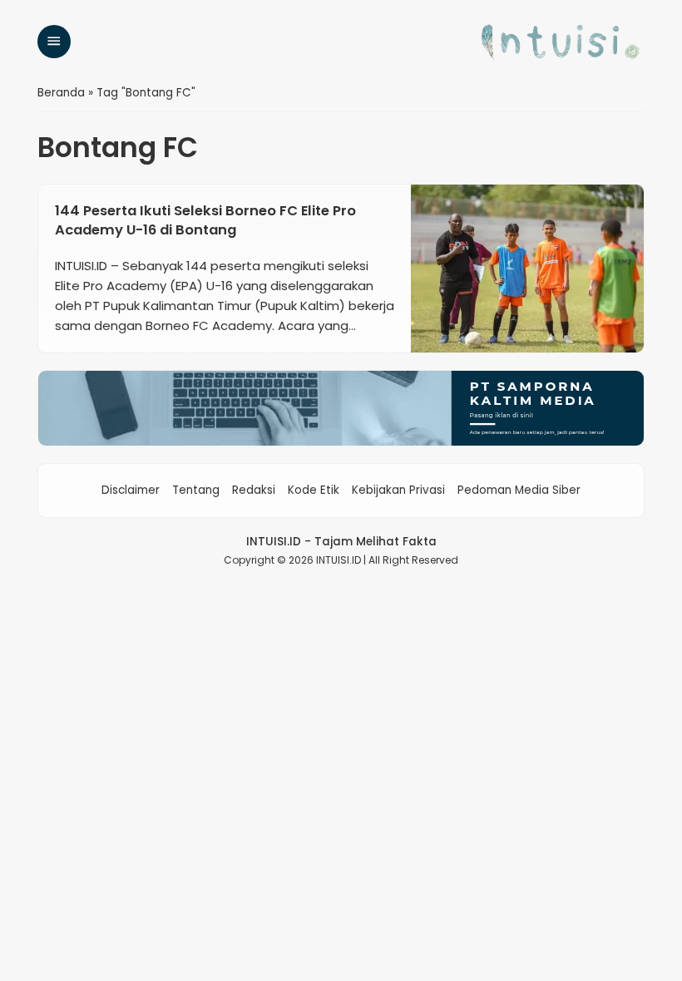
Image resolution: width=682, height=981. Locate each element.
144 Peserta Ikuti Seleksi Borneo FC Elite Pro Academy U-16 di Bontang (205, 220)
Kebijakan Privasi (398, 490)
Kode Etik (313, 490)
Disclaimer (130, 490)
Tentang (196, 490)
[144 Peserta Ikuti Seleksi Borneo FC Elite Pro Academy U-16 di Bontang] (527, 268)
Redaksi (253, 490)
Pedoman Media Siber (519, 490)
